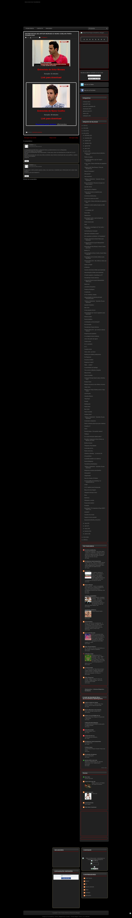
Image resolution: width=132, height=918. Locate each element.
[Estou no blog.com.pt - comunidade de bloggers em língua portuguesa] (94, 859)
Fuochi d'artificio (88, 319)
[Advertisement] (56, 224)
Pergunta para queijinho (90, 333)
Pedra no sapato (88, 157)
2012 (84, 130)
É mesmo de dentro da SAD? (91, 198)
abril (86, 526)
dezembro (87, 135)
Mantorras (86, 497)
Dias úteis (87, 777)
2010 (84, 537)
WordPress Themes (53, 916)
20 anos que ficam (89, 778)
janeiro (86, 533)
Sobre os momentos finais (97, 634)
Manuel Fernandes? (89, 171)
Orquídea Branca (88, 396)
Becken (87, 881)
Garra (85, 428)
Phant (86, 889)
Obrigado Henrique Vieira (90, 492)
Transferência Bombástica (90, 464)
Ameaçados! (87, 473)
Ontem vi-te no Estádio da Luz (92, 715)
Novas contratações (89, 755)
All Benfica (87, 267)
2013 (84, 128)
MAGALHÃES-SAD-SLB (91, 760)
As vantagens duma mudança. (91, 336)
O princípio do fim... (89, 448)
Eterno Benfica (88, 621)
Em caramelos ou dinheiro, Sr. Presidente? (94, 236)
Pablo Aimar (87, 406)
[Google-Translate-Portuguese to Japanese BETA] (95, 40)
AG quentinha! (87, 456)
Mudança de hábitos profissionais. (92, 354)
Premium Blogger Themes (76, 916)
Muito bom (87, 284)
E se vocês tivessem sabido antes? (92, 436)
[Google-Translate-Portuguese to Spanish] (104, 40)
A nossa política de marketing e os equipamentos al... (92, 481)
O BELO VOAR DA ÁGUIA (91, 702)
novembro (87, 138)
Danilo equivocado (89, 222)
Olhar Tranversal (89, 677)
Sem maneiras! (88, 176)
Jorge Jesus (87, 387)
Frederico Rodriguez (89, 289)
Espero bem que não (90, 781)
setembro (87, 143)
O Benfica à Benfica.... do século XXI (93, 453)
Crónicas (85, 101)
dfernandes (88, 895)
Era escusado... (88, 324)
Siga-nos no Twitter (89, 84)
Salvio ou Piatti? (88, 264)
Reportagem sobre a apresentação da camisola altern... (93, 218)
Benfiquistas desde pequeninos (93, 561)
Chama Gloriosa (65, 913)
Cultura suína (87, 341)
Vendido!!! (86, 512)
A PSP (85, 484)
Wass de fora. (87, 372)
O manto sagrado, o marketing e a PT (93, 275)
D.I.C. (85, 346)
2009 (84, 539)
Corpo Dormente (89, 802)
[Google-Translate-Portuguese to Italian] (92, 40)
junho (86, 151)
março (86, 528)
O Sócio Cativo (88, 747)
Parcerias (49, 28)
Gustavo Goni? (88, 414)
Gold (85, 224)
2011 (84, 133)
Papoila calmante (89, 886)
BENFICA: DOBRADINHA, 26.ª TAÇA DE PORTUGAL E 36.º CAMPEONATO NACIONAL (94, 763)
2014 (84, 125)
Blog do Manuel (89, 584)
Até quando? (87, 174)
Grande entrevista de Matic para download (94, 270)
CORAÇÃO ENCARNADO (91, 722)
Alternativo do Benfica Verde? (91, 233)
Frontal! (86, 401)
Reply (27, 161)
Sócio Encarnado (89, 730)
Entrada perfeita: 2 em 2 (90, 731)
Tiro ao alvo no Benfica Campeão (92, 370)
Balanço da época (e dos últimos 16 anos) (94, 384)
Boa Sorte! (87, 409)
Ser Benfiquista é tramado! (90, 231)
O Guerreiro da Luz (89, 735)
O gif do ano (94, 793)
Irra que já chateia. (88, 359)
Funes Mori (87, 212)
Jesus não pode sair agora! (91, 338)
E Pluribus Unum (89, 653)
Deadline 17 (87, 426)
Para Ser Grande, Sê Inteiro (91, 478)
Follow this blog (66, 878)
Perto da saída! (88, 316)
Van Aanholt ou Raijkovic (90, 189)
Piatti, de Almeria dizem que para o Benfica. (95, 423)
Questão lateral (88, 186)
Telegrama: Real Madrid (90, 445)
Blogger (78, 913)
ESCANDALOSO (89, 562)
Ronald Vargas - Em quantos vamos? (93, 431)
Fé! (86, 648)
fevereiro (87, 531)
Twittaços (86, 434)
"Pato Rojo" (87, 398)
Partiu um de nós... (88, 451)
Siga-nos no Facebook (89, 90)
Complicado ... (87, 292)
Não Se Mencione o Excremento (93, 709)
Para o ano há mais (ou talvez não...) (93, 711)
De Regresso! (87, 357)
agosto (86, 146)
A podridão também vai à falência (92, 458)
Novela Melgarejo (88, 461)
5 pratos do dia (88, 349)
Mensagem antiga (73, 137)
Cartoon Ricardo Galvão (97, 611)
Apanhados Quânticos (90, 609)
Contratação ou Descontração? (92, 322)
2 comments (44, 37)
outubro (87, 140)
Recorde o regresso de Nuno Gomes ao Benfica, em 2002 (94, 440)
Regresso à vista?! (88, 362)
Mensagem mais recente (30, 137)
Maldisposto (87, 404)
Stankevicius (87, 215)
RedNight (87, 892)
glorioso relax (86, 111)
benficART (85, 104)
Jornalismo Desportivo (89, 286)
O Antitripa (87, 571)
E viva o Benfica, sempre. (90, 294)
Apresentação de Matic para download (93, 272)
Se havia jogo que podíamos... (91, 737)
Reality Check (87, 381)
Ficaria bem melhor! (89, 503)
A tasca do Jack (89, 792)
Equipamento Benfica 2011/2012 (92, 520)
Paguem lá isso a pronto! (90, 517)
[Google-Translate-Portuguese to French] (87, 40)
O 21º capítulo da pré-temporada (92, 487)
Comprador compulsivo (90, 421)
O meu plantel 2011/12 (89, 310)
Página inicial (30, 28)
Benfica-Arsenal (88, 443)
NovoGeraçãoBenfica (90, 550)
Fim (86, 669)
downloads (34, 132)
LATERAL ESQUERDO (90, 596)
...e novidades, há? (89, 210)
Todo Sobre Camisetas (90, 807)
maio (86, 523)
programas (39, 132)
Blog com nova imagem (90, 490)
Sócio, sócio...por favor (89, 352)
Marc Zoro (86, 307)
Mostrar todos (104, 767)
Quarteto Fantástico (89, 305)
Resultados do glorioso (91, 754)
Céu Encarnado (89, 667)
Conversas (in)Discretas (90, 196)
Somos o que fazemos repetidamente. (93, 623)
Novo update (87, 804)
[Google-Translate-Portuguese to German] (89, 40)
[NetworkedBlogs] (66, 875)
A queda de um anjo (89, 514)
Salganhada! (87, 475)
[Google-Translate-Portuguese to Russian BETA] (101, 40)
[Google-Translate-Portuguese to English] (98, 40)
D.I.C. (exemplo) (88, 344)
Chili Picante (87, 393)
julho (86, 148)
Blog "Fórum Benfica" (90, 646)
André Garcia (88, 878)
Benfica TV (87, 250)
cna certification (86, 916)
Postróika (86, 505)
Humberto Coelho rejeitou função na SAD (94, 205)
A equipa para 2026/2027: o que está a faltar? (95, 551)
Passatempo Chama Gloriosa (91, 277)
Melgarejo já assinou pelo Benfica (92, 470)
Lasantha (68, 916)
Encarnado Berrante (90, 633)
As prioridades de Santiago (91, 367)
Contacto (40, 28)
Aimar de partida (88, 375)
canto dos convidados (88, 106)
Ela (86, 884)
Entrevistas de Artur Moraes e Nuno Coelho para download (48, 34)
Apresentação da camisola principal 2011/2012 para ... (93, 298)
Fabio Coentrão (88, 411)
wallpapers (85, 115)
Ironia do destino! (89, 586)
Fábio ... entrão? (88, 365)
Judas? (86, 207)
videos (84, 113)
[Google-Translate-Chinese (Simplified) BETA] (84, 40)
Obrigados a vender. (89, 500)
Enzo (85, 495)
